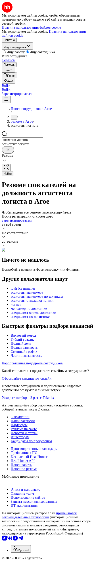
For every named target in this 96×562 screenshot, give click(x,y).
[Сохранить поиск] (6, 167)
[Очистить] (8, 150)
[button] (7, 86)
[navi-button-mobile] (6, 99)
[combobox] (22, 139)
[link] (9, 75)
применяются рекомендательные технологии (39, 515)
